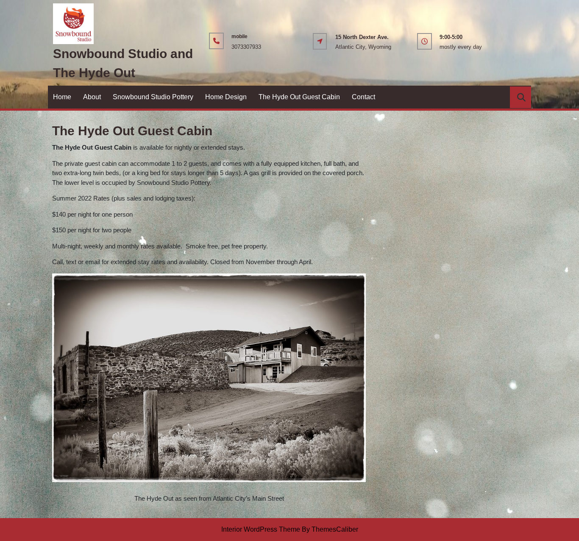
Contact (363, 96)
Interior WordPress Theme (260, 529)
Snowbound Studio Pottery (153, 96)
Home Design (226, 96)
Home (62, 96)
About (92, 96)
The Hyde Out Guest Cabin (299, 96)
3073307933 (246, 47)
